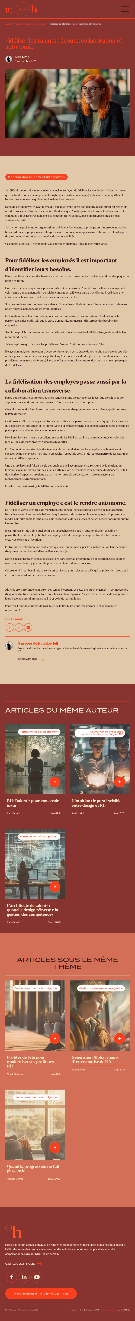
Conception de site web (109, 1310)
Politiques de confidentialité (28, 1310)
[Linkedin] (19, 627)
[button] (125, 9)
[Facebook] (10, 627)
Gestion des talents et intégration (36, 177)
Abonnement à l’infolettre (41, 1293)
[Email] (28, 627)
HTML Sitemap (10, 1310)
